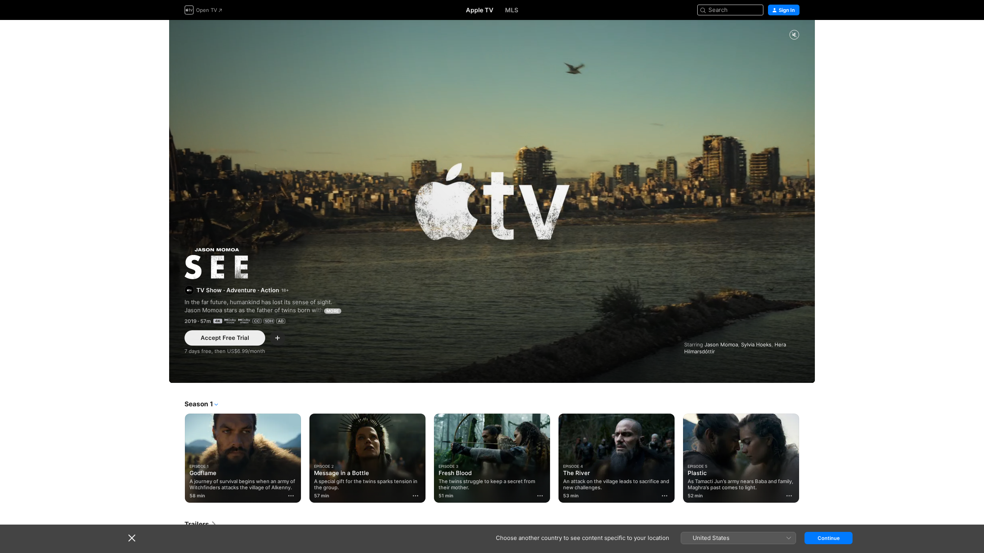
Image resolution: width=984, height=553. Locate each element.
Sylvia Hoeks (756, 344)
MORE (332, 311)
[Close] (131, 538)
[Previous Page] (176, 458)
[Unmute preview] (794, 35)
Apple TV (480, 10)
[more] (291, 495)
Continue (829, 538)
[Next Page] (807, 458)
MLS (511, 10)
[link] (200, 524)
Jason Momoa (721, 344)
